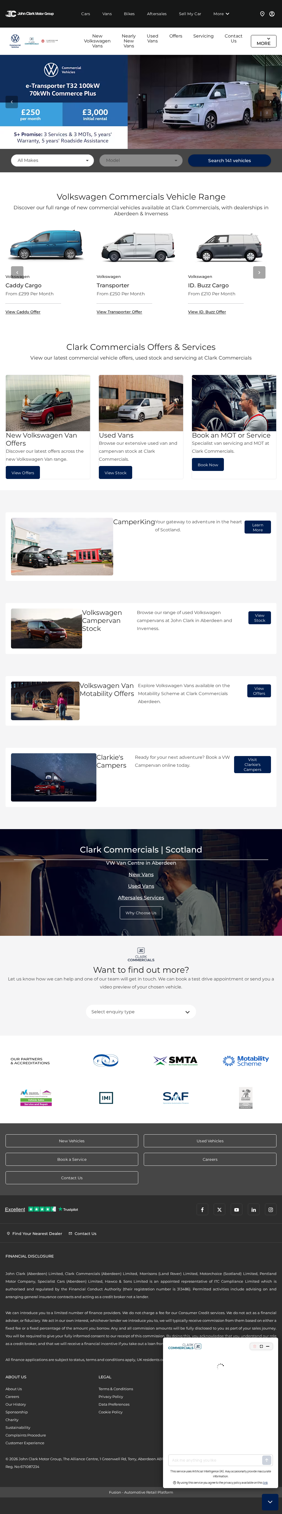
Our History (16, 1404)
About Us (14, 1389)
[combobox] (52, 160)
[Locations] (262, 13)
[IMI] (106, 1098)
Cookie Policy (111, 1412)
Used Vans (152, 38)
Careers (12, 1396)
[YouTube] (236, 1209)
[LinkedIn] (253, 1209)
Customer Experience (25, 1443)
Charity (12, 1419)
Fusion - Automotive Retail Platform (141, 1492)
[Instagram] (270, 1209)
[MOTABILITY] (246, 1061)
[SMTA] (176, 1061)
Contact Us (234, 38)
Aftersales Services (141, 898)
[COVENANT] (246, 1098)
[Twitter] (219, 1209)
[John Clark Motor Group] (30, 14)
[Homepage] (32, 41)
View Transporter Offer (119, 311)
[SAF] (176, 1098)
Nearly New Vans (129, 41)
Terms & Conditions (116, 1389)
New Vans (141, 875)
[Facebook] (202, 1209)
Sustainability (18, 1427)
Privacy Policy (111, 1396)
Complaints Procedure (26, 1435)
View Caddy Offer (23, 311)
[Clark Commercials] (15, 41)
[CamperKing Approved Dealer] (49, 40)
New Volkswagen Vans (97, 41)
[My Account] (271, 13)
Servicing (203, 36)
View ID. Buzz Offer (207, 311)
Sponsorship (17, 1412)
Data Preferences (114, 1404)
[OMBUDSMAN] (36, 1098)
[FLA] (106, 1061)
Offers (175, 36)
